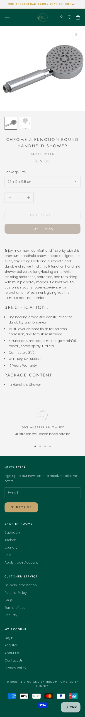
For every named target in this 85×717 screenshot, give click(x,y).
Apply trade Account (21, 562)
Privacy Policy (15, 668)
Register (11, 645)
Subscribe (21, 507)
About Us (12, 653)
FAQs (9, 600)
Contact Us (14, 660)
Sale (8, 555)
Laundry (11, 547)
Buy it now (42, 229)
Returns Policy (16, 592)
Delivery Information (21, 585)
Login (9, 637)
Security (11, 615)
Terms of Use (15, 607)
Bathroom (13, 532)
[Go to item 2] (25, 123)
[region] (42, 424)
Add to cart (42, 215)
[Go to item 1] (11, 123)
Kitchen (10, 540)
